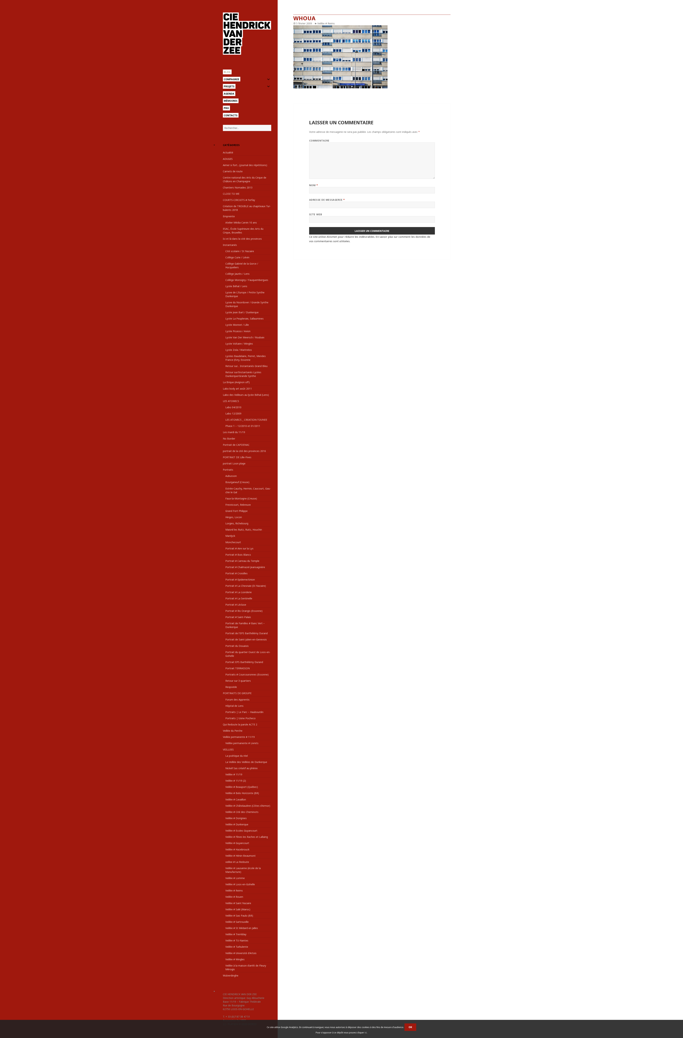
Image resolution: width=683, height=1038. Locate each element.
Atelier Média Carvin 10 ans (241, 222)
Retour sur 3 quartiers (238, 680)
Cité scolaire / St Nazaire (239, 251)
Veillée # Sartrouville (237, 921)
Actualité (228, 152)
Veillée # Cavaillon (235, 799)
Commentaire (319, 140)
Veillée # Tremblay (235, 934)
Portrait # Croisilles (236, 573)
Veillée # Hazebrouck (237, 849)
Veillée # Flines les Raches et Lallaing (246, 837)
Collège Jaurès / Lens (237, 273)
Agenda (229, 93)
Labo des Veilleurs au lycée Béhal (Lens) (246, 394)
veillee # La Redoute (237, 862)
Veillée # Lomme (235, 878)
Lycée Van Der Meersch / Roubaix (244, 337)
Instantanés (230, 245)
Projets (229, 86)
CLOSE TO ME (231, 193)
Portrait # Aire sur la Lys (239, 548)
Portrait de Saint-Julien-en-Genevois (246, 639)
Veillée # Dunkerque (236, 824)
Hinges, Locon (233, 517)
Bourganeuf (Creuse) (237, 482)
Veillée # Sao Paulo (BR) (239, 915)
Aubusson (231, 476)
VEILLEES (228, 749)
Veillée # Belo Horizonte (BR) (242, 793)
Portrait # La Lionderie (238, 592)
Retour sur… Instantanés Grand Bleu (246, 366)
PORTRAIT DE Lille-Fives (237, 457)
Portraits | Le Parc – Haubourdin (244, 712)
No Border (229, 438)
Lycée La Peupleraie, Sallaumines (244, 318)
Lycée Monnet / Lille (237, 324)
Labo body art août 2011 (237, 388)
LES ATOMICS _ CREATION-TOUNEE (246, 419)
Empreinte (229, 216)
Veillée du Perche (232, 730)
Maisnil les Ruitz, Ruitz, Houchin (243, 529)
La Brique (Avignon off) (236, 382)
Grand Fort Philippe (236, 511)
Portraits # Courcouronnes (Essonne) (247, 674)
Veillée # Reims (234, 890)
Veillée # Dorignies (236, 818)
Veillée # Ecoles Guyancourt (241, 830)
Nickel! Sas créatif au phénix (241, 768)
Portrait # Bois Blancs (238, 554)
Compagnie (231, 79)
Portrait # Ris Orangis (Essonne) (244, 611)
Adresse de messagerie (327, 199)
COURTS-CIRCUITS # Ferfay (239, 200)
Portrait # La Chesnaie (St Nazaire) (245, 585)
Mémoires (230, 100)
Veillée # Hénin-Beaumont (240, 855)
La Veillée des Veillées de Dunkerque (246, 762)
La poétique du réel (236, 755)
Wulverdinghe (230, 975)
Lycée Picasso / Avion (237, 331)
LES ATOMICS (231, 401)
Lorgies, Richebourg (236, 523)
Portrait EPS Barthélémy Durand (244, 662)
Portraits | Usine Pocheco (240, 718)
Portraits (228, 469)
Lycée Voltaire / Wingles (239, 343)
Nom (313, 185)
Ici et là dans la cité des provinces (242, 238)
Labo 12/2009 (233, 413)
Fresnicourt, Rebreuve (238, 504)
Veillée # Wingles (235, 959)
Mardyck (230, 535)
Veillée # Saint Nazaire (238, 903)
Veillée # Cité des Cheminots (241, 812)
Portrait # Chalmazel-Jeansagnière (245, 567)
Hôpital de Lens (234, 705)
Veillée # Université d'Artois (240, 953)
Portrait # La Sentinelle (238, 598)
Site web (315, 214)
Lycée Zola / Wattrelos (238, 350)
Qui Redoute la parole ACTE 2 (240, 724)
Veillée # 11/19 (233, 774)
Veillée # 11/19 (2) (235, 780)
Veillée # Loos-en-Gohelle (240, 884)
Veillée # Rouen (234, 896)
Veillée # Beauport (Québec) (241, 787)
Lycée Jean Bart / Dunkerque (242, 312)
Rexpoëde (231, 687)
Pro (226, 108)
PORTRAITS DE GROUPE (237, 693)
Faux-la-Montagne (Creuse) (241, 498)
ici (366, 1032)
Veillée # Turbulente (236, 946)
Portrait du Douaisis (237, 646)
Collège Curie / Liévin (237, 257)
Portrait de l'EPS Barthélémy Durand (246, 633)
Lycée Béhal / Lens (236, 286)
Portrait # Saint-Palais (238, 617)
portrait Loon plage (234, 463)
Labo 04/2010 (233, 407)
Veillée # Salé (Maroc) (237, 909)
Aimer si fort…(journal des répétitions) (245, 165)
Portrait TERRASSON (237, 668)
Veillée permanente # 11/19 (239, 737)
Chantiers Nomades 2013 (237, 187)
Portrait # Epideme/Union (240, 579)
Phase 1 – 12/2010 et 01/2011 (242, 426)
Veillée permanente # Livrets (241, 743)
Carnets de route (233, 171)
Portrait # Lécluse (235, 604)
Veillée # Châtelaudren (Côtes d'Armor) (247, 805)
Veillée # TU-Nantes (236, 940)
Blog (227, 72)
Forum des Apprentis (237, 699)
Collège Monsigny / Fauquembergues (246, 280)
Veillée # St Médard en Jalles (241, 928)
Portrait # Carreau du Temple (242, 561)
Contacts (230, 115)
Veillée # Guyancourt (237, 843)
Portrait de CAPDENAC (236, 444)
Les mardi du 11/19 (234, 432)
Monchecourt (233, 542)
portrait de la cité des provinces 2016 (244, 451)
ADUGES (228, 159)
